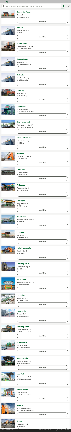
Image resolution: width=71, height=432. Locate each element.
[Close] (69, 6)
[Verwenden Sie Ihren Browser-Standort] (63, 6)
